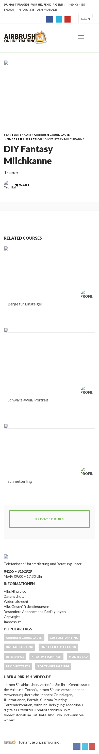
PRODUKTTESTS (18, 666)
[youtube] (67, 19)
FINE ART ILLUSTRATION (24, 139)
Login (85, 19)
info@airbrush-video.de (37, 9)
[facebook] (49, 19)
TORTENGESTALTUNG (53, 666)
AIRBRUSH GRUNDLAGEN (52, 134)
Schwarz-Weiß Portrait (28, 399)
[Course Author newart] (87, 296)
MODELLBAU (78, 656)
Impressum (13, 622)
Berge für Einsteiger (25, 303)
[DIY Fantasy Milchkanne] (49, 92)
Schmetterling (20, 481)
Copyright (12, 616)
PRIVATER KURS (49, 519)
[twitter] (59, 19)
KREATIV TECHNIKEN (46, 656)
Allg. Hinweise (15, 591)
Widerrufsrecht (16, 601)
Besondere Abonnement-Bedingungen (35, 611)
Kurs (27, 134)
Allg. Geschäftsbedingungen (26, 606)
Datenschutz (14, 596)
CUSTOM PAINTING (64, 637)
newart (22, 185)
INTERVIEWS (15, 656)
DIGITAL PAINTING (19, 647)
